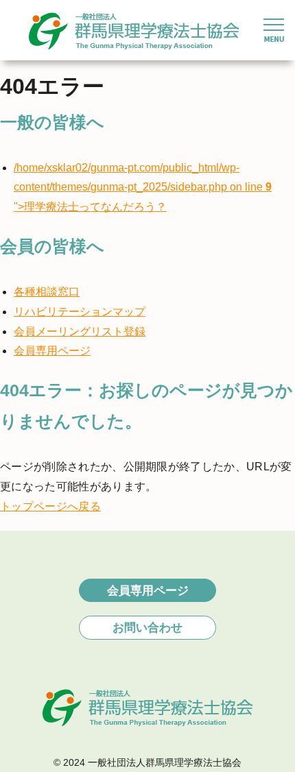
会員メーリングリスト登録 (79, 331)
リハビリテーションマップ (79, 311)
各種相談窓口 (47, 292)
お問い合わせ (147, 627)
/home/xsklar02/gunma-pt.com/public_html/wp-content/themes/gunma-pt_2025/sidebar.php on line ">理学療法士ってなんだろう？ (143, 187)
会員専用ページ (52, 351)
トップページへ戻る (50, 506)
